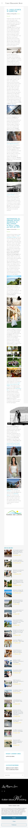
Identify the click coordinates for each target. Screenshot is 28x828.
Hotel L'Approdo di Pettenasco (12, 143)
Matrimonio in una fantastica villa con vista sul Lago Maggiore (18, 571)
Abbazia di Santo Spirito (12, 768)
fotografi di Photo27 (10, 194)
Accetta (14, 817)
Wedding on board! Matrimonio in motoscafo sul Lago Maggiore (18, 661)
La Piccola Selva (10, 756)
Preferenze (14, 824)
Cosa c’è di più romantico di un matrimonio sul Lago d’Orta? (18, 611)
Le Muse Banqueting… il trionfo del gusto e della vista (17, 701)
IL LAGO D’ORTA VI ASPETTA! (14, 10)
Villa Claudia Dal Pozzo (12, 769)
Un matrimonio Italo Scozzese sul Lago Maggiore (13, 443)
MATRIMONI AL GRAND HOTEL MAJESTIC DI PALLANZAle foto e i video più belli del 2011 (13, 223)
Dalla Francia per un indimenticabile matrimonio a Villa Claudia (18, 681)
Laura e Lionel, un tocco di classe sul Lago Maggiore (13, 384)
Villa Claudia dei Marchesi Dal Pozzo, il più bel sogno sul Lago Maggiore (18, 601)
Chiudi (14, 821)
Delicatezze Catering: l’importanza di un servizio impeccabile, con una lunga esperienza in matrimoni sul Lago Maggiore (18, 712)
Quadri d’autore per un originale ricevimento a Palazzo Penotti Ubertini (17, 651)
